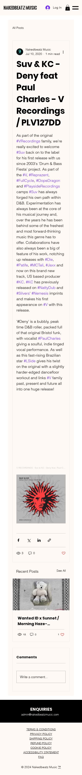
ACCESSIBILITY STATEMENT (41, 752)
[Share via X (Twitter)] (29, 540)
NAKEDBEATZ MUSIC (20, 8)
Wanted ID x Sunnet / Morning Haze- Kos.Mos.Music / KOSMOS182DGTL (38, 621)
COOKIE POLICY (41, 747)
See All (61, 570)
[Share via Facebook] (18, 540)
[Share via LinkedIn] (39, 540)
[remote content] (41, 436)
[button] (67, 7)
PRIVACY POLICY (41, 734)
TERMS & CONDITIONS (41, 729)
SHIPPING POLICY (41, 738)
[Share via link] (49, 540)
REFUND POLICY (41, 743)
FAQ (41, 757)
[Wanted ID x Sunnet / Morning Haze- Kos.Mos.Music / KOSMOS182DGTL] (41, 594)
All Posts (18, 28)
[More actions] (63, 51)
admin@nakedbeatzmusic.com (40, 714)
